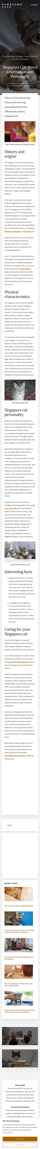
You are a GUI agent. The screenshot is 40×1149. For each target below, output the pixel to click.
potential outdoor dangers (18, 662)
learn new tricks (10, 508)
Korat (6, 272)
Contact (20, 1061)
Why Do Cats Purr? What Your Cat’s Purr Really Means (18, 984)
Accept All (20, 1139)
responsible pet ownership (14, 756)
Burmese (17, 232)
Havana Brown (25, 269)
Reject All (20, 1145)
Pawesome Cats (12, 5)
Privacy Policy (8, 1132)
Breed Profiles (25, 83)
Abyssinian (8, 232)
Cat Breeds (11, 83)
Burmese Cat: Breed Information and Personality (18, 958)
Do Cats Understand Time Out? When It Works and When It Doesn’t (19, 931)
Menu (35, 5)
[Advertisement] (20, 33)
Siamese (28, 232)
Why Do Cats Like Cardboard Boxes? (18, 905)
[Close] (37, 1119)
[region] (20, 1133)
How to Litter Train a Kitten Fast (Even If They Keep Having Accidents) (19, 1011)
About (20, 1038)
